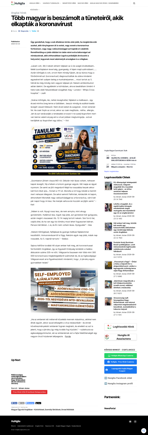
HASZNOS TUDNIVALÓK (51, 3)
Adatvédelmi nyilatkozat (25, 426)
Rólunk (13, 426)
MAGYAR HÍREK (83, 3)
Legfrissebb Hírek (123, 326)
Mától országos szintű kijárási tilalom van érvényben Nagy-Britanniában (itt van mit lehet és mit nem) (18, 379)
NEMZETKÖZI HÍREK (69, 3)
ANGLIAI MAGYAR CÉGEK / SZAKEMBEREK (104, 3)
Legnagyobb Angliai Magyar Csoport (122, 370)
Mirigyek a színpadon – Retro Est (122, 167)
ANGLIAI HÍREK (34, 3)
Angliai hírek (18, 12)
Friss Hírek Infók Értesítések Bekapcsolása (29, 392)
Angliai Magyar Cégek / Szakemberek (68, 426)
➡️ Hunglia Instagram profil (118, 383)
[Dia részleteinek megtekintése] (64, 148)
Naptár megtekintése (111, 171)
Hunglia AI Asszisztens (123, 337)
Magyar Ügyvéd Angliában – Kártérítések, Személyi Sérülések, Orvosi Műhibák (42, 410)
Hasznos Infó (49, 426)
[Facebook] (130, 421)
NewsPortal (109, 408)
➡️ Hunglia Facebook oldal (118, 378)
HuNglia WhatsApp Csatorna (122, 355)
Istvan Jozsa (24, 388)
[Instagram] (135, 421)
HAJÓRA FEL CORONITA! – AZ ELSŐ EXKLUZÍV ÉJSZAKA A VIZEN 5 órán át (123, 159)
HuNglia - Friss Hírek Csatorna (122, 362)
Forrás (68, 336)
